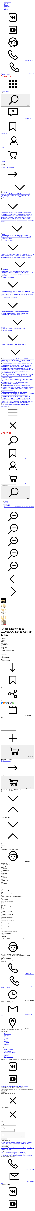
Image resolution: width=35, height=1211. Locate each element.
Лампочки (4, 344)
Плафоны (9, 344)
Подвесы (15, 195)
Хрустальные (6, 195)
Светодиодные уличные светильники (12, 291)
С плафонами (23, 195)
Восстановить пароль (10, 1052)
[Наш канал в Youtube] (13, 35)
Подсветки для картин (8, 372)
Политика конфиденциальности (10, 1086)
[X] (8, 703)
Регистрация (7, 1051)
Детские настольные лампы (21, 382)
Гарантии (6, 8)
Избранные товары (19, 1153)
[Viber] (11, 703)
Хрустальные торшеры (8, 272)
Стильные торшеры (7, 390)
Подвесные (15, 194)
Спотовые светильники (24, 215)
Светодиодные (6, 194)
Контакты (6, 9)
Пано (13, 328)
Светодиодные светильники (10, 365)
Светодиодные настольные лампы (16, 255)
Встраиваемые (18, 218)
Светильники (9, 1142)
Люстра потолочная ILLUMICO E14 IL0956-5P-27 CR (19, 507)
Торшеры (29, 1142)
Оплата (6, 5)
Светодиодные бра (7, 235)
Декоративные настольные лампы (11, 254)
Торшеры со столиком (22, 272)
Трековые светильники (8, 217)
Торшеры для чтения (7, 271)
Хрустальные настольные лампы (22, 257)
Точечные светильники (23, 217)
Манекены (9, 328)
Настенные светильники (8, 215)
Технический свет (7, 218)
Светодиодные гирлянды (23, 311)
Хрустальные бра (20, 235)
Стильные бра (26, 237)
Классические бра (6, 238)
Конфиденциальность (16, 1155)
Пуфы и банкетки (20, 328)
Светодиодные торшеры (21, 271)
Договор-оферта (23, 1086)
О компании (7, 2)
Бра (14, 1142)
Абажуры (15, 344)
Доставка (6, 3)
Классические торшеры (16, 274)
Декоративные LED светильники (11, 401)
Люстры (6, 502)
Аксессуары (22, 344)
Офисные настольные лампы (12, 380)
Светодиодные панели (18, 220)
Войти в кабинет (8, 1049)
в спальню (7, 505)
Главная (6, 501)
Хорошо (3, 1092)
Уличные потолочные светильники (23, 293)
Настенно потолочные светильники (21, 214)
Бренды (6, 1041)
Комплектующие (5, 1145)
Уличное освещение (6, 1143)
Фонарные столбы (27, 294)
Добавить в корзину (24, 757)
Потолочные (25, 194)
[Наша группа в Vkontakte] (13, 23)
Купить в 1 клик (29, 788)
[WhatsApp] (13, 703)
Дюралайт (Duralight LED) (9, 313)
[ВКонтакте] (2, 703)
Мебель (29, 1143)
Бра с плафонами (15, 237)
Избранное (7, 1054)
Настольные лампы (21, 1142)
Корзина (6, 1055)
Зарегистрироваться (20, 1152)
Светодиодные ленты (8, 311)
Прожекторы (5, 295)
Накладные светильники (9, 371)
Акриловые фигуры (16, 314)
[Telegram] (6, 703)
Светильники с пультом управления (12, 212)
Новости (6, 1042)
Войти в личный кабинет (8, 1152)
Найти (27, 105)
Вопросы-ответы (8, 1057)
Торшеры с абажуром (9, 388)
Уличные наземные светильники (11, 294)
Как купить (7, 6)
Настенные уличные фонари (19, 393)
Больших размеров (15, 196)
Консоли (3, 328)
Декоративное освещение (19, 1143)
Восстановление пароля (7, 1153)
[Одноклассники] (4, 703)
